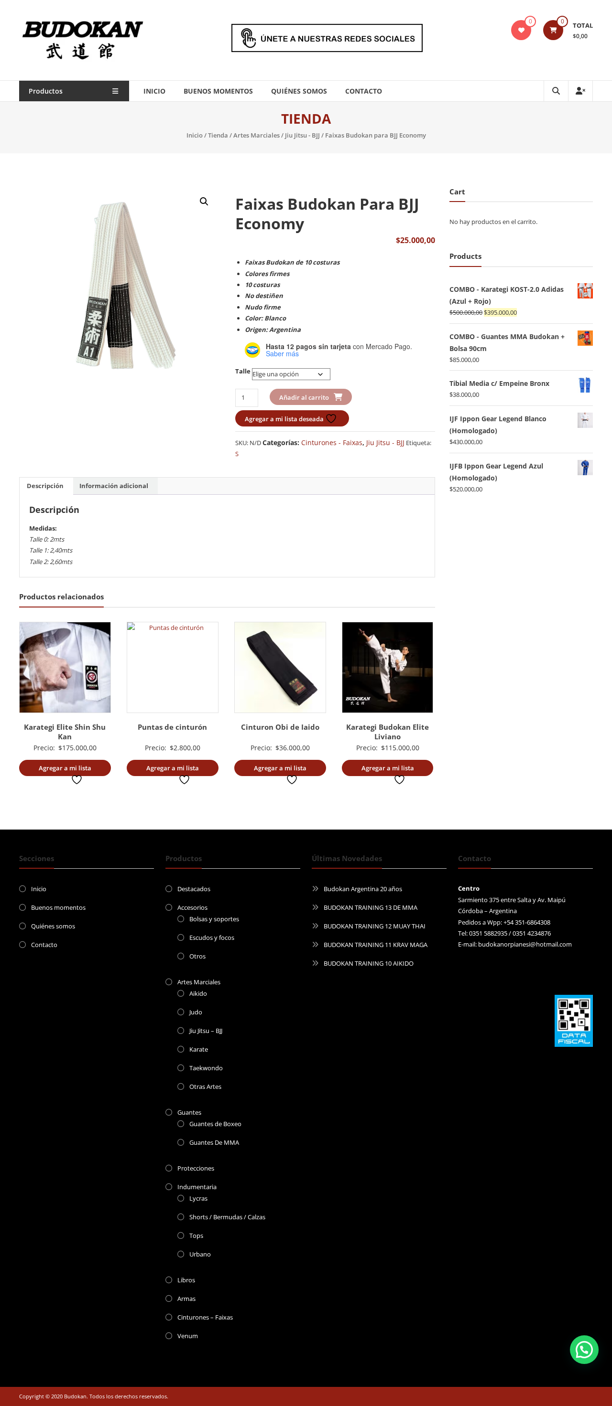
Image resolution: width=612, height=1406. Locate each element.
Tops (196, 1235)
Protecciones (195, 1168)
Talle (243, 371)
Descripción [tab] (45, 485)
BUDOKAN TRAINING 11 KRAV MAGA (375, 944)
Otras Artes (205, 1086)
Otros (197, 956)
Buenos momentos (218, 91)
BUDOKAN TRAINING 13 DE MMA (370, 907)
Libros (186, 1280)
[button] (204, 201)
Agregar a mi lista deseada (285, 419)
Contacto (363, 91)
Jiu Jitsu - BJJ (302, 135)
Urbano (200, 1254)
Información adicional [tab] (113, 485)
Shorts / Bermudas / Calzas (227, 1217)
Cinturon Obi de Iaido (280, 727)
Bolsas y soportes (214, 919)
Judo (195, 1012)
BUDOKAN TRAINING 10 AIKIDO (369, 963)
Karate (198, 1049)
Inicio (154, 91)
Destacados (193, 888)
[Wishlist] (521, 30)
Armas (186, 1298)
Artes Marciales (256, 135)
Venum (187, 1335)
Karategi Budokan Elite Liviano (387, 731)
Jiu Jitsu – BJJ (205, 1030)
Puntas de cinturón (172, 727)
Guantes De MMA (214, 1142)
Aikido (198, 993)
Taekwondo (206, 1068)
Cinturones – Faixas (205, 1317)
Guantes (189, 1112)
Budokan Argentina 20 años (363, 888)
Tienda (218, 135)
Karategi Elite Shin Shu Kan (65, 731)
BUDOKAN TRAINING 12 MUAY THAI (375, 926)
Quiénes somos (299, 91)
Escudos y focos (211, 937)
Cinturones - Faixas (331, 442)
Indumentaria (197, 1186)
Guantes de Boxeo (215, 1123)
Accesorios (192, 907)
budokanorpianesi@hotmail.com (525, 944)
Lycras (198, 1198)
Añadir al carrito (304, 397)
